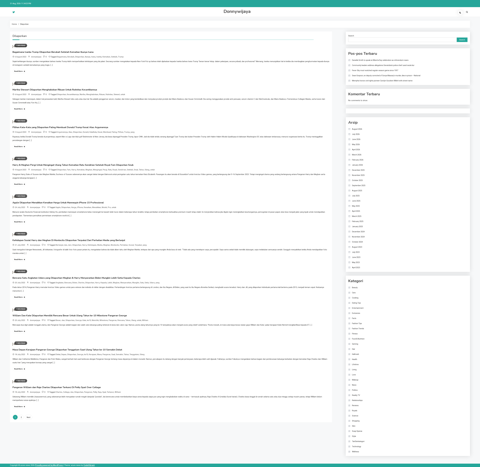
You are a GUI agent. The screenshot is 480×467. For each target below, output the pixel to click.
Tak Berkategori (358, 441)
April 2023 (356, 268)
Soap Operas (357, 431)
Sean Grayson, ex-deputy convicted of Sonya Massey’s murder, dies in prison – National (386, 76)
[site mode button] (460, 12)
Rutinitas (109, 94)
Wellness (355, 452)
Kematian (106, 57)
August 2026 (357, 129)
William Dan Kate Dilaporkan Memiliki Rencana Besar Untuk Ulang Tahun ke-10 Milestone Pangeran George (69, 315)
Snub (136, 170)
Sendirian (122, 170)
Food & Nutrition (358, 339)
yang (132, 132)
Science (355, 416)
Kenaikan (87, 207)
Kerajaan (92, 354)
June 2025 (356, 201)
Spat (104, 392)
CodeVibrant (89, 465)
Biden (74, 283)
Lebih (110, 283)
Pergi (105, 170)
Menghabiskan (92, 94)
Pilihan (120, 132)
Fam (68, 170)
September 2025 (358, 185)
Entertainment (358, 308)
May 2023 (356, 262)
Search (351, 36)
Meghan (89, 170)
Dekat (58, 354)
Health (354, 359)
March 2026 (356, 155)
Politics (355, 390)
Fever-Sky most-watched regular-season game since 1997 (375, 70)
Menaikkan (96, 207)
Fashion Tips (357, 323)
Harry (73, 170)
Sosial (131, 245)
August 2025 (357, 191)
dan (65, 245)
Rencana (121, 320)
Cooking (355, 298)
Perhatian (124, 245)
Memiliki (95, 320)
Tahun (141, 170)
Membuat (107, 132)
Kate (84, 320)
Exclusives (356, 313)
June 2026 (356, 139)
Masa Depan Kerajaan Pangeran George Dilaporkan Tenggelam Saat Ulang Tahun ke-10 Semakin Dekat (67, 349)
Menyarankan (125, 283)
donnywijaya (36, 57)
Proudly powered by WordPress (49, 465)
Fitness (355, 334)
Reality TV (356, 395)
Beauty (355, 288)
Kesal (100, 132)
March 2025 (356, 216)
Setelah (114, 57)
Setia (147, 283)
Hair (353, 349)
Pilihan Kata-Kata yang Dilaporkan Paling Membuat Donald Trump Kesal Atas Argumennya (60, 127)
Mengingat (97, 170)
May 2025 (356, 206)
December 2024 (358, 232)
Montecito (115, 245)
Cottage (66, 392)
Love (354, 375)
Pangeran (113, 320)
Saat (113, 354)
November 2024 (358, 237)
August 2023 (357, 247)
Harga (73, 207)
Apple (58, 207)
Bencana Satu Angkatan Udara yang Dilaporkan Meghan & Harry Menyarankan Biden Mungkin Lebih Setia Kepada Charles (76, 277)
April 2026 (356, 150)
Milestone (104, 320)
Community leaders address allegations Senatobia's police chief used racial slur (383, 65)
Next (28, 417)
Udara (152, 283)
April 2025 (356, 211)
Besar (58, 320)
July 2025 (356, 196)
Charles (81, 283)
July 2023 (356, 252)
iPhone (80, 207)
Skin (353, 426)
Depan (63, 354)
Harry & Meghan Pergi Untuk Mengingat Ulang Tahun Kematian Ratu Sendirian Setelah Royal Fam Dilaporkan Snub (73, 164)
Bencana (68, 283)
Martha (82, 94)
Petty (95, 392)
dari (70, 245)
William (145, 320)
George (78, 320)
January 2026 (357, 165)
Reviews (355, 405)
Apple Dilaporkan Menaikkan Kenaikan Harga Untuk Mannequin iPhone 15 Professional (58, 202)
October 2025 (357, 180)
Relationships (357, 400)
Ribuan (102, 94)
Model (104, 207)
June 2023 (356, 257)
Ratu (110, 170)
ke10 (89, 320)
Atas (70, 132)
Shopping (356, 421)
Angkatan (60, 283)
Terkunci (110, 392)
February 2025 (357, 221)
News (354, 385)
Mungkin (135, 283)
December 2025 (358, 170)
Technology (356, 446)
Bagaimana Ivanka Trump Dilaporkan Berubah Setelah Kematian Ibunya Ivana (53, 52)
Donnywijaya (237, 11)
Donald (86, 132)
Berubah (70, 57)
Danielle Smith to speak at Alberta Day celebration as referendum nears (380, 60)
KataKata (93, 132)
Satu (142, 283)
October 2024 (357, 242)
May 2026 (356, 144)
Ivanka (99, 57)
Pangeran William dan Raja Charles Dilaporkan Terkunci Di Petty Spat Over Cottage (56, 387)
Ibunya (87, 57)
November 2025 (358, 175)
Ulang (147, 170)
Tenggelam (134, 354)
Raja (100, 392)
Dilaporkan (79, 57)
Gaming (355, 344)
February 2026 (357, 160)
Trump (121, 57)
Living (354, 370)
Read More (18, 71)
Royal (114, 170)
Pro (109, 207)
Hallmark (355, 354)
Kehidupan (92, 245)
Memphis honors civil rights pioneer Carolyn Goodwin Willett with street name (382, 81)
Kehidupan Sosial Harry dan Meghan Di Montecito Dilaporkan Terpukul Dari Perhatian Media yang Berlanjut (68, 240)
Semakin (119, 354)
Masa (99, 354)
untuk (123, 94)
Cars (354, 293)
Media (99, 245)
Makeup (355, 380)
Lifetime (355, 364)
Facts (354, 318)
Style (354, 436)
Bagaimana (61, 57)
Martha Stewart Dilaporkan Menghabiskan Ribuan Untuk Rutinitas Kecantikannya (54, 89)
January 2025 (357, 226)
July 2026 (356, 134)
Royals (354, 411)
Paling (114, 132)
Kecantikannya (73, 94)
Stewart (117, 94)
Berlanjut (59, 245)
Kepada (103, 283)
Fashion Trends (358, 329)
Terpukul (138, 245)
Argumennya (62, 132)
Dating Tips (356, 303)
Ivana (93, 57)
